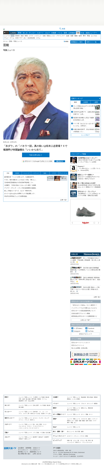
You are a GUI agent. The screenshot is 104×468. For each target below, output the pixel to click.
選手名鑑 (33, 399)
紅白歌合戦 (31, 38)
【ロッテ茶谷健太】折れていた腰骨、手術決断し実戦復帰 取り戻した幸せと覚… (85, 260)
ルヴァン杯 (26, 413)
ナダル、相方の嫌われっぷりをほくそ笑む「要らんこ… (20, 180)
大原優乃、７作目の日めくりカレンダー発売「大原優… (20, 185)
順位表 (47, 397)
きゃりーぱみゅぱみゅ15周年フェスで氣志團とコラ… (20, 193)
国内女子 (40, 437)
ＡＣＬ (20, 413)
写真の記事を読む (35, 155)
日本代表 (35, 411)
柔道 (40, 424)
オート (91, 414)
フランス (26, 420)
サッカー (32, 33)
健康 (82, 431)
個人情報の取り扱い (24, 453)
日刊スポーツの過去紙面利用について (83, 310)
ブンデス (40, 418)
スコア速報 (41, 397)
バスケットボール (23, 428)
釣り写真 (77, 431)
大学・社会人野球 (29, 401)
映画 (26, 36)
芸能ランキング (77, 98)
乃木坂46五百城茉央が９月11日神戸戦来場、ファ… (19, 182)
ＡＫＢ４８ (84, 419)
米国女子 (21, 439)
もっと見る (84, 135)
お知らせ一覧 (85, 320)
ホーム (6, 32)
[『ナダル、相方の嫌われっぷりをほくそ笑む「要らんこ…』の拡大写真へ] (57, 186)
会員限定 (13, 33)
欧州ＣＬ (32, 420)
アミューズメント (58, 436)
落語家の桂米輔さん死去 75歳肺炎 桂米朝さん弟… (83, 119)
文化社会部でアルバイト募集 (80, 313)
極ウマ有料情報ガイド (73, 410)
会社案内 (21, 448)
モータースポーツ (34, 428)
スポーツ (40, 33)
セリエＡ (35, 418)
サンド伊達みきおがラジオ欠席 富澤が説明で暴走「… (84, 107)
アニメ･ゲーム (63, 173)
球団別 (39, 399)
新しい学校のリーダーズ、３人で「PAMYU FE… (18, 191)
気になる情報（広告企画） (79, 348)
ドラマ (31, 36)
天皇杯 (43, 413)
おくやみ (94, 36)
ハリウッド (37, 36)
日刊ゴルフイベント (77, 345)
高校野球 (21, 401)
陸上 (34, 424)
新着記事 (74, 254)
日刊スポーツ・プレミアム (86, 191)
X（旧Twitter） (78, 328)
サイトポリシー (23, 450)
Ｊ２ (43, 411)
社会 (82, 33)
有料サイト (78, 442)
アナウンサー (60, 36)
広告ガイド (36, 448)
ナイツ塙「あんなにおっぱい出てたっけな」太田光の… (84, 125)
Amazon (80, 166)
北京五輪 (48, 432)
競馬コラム (84, 408)
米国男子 (46, 437)
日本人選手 (36, 405)
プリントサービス (87, 442)
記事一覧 (63, 200)
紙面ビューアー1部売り (85, 175)
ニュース (7, 36)
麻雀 (86, 436)
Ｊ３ (46, 411)
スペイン (21, 420)
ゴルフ (47, 33)
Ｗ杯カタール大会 (35, 413)
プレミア (46, 418)
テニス (44, 424)
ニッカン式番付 (76, 399)
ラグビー (29, 426)
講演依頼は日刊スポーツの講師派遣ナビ (84, 316)
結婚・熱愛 (69, 36)
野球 (19, 33)
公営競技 (71, 33)
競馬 (65, 33)
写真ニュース (28, 397)
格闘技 (96, 403)
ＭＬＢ (25, 33)
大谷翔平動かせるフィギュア (87, 158)
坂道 (22, 36)
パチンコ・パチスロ (79, 436)
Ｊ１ (39, 411)
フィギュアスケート (38, 426)
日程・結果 (22, 399)
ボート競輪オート (58, 414)
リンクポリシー (35, 450)
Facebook (91, 328)
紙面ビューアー (91, 33)
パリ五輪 (42, 432)
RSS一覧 (90, 440)
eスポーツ (70, 436)
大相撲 (53, 33)
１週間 (96, 102)
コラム (38, 38)
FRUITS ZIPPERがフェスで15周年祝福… (16, 196)
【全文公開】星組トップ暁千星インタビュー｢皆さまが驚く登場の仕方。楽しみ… (85, 289)
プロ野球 (35, 397)
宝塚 (44, 36)
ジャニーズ (26, 173)
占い (25, 38)
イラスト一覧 (83, 440)
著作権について (23, 451)
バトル (59, 33)
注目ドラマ (18, 38)
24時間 (85, 102)
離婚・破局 (78, 36)
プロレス (83, 403)
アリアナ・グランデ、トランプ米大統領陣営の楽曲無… (20, 188)
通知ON (60, 161)
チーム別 (48, 413)
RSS (66, 41)
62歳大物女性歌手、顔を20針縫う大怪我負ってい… (84, 130)
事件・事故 (86, 36)
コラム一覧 (76, 440)
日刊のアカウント (84, 334)
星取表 (96, 397)
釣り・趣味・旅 (58, 431)
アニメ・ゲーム (9, 38)
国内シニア (27, 439)
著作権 (62, 464)
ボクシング (90, 403)
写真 (12, 36)
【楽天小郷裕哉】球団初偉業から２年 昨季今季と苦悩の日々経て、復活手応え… (85, 279)
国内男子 (35, 437)
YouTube (91, 331)
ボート (83, 414)
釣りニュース (70, 431)
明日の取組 (90, 397)
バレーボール (22, 426)
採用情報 (28, 448)
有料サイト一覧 (91, 42)
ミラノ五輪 (36, 432)
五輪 (6, 432)
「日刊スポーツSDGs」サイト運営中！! (84, 305)
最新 (75, 102)
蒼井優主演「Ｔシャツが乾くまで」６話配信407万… (19, 177)
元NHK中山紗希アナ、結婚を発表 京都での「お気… (84, 113)
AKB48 (17, 36)
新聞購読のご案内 (76, 42)
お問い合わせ (37, 453)
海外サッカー (9, 418)
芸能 (78, 33)
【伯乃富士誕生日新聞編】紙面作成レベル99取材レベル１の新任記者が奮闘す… (85, 270)
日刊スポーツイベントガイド (80, 342)
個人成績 (28, 399)
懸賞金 (69, 399)
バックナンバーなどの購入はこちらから (84, 308)
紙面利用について (35, 451)
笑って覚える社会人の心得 (86, 183)
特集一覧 (69, 440)
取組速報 (83, 397)
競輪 (87, 414)
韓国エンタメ (51, 36)
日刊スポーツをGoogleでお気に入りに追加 (38, 161)
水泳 (37, 424)
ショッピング (70, 442)
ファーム (44, 399)
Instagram (77, 331)
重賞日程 (90, 408)
